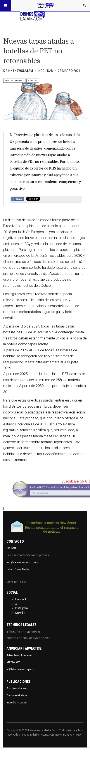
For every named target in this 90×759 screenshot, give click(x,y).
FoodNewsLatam (17, 688)
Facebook (20, 599)
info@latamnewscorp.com (22, 562)
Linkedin (20, 612)
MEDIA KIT (13, 662)
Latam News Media (18, 569)
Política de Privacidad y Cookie (28, 638)
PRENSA (11, 548)
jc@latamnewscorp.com (21, 669)
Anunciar (26, 655)
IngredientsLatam (17, 702)
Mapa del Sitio (16, 582)
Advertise (13, 655)
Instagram (21, 608)
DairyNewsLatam (17, 695)
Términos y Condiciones (23, 632)
